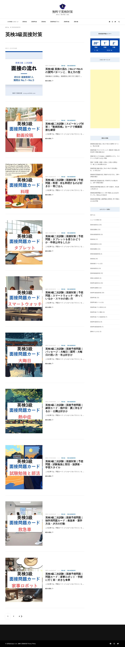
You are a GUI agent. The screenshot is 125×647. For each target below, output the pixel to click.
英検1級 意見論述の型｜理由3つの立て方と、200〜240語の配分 (105, 175)
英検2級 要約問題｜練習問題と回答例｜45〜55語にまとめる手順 (105, 200)
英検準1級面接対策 (95, 292)
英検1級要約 (93, 229)
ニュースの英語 (94, 219)
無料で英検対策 (62, 12)
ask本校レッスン (12, 21)
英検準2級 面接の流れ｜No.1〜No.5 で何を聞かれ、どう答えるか (103, 169)
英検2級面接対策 (95, 253)
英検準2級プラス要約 (96, 312)
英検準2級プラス (54, 21)
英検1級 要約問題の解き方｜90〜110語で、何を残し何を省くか (104, 188)
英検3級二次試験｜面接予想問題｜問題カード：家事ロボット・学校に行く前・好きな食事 (64, 576)
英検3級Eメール (95, 263)
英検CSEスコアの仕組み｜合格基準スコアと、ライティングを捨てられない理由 (105, 157)
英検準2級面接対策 (95, 326)
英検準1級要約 (94, 287)
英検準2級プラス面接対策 (97, 317)
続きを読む (48, 80)
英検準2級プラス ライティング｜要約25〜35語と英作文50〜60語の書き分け (105, 151)
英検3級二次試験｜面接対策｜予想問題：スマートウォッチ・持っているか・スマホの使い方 (64, 295)
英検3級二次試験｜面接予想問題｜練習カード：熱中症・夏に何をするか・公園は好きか (64, 408)
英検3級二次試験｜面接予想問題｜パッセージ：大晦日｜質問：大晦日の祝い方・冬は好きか (64, 351)
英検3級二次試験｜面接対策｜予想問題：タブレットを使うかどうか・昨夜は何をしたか (64, 239)
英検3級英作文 (94, 268)
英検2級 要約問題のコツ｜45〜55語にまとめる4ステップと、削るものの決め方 (104, 194)
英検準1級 (34, 21)
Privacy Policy (31, 643)
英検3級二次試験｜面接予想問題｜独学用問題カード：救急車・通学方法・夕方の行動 (64, 520)
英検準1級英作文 (95, 283)
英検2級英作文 (94, 244)
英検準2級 (66, 21)
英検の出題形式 (94, 278)
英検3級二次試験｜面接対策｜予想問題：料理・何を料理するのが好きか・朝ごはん (64, 183)
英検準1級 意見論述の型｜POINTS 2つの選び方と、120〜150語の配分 (104, 181)
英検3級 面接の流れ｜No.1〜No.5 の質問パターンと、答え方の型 (104, 145)
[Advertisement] (105, 99)
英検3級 (76, 21)
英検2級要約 (93, 249)
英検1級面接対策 (95, 234)
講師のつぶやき (94, 331)
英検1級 (25, 21)
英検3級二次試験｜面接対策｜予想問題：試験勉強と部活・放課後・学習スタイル (64, 464)
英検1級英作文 (94, 224)
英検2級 (44, 21)
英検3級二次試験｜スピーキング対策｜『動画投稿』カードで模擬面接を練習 (64, 126)
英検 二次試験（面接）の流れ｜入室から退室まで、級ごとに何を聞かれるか (103, 163)
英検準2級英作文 (95, 321)
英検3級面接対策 (71, 65)
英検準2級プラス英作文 (97, 307)
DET (91, 215)
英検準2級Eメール (95, 302)
